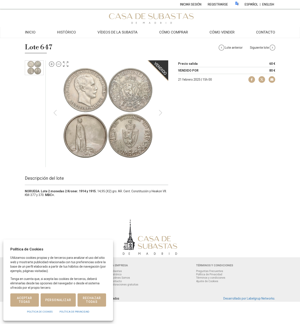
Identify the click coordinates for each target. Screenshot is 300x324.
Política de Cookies (39, 311)
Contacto (265, 32)
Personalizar (58, 300)
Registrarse (218, 4)
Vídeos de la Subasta (117, 32)
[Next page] (160, 113)
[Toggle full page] (65, 64)
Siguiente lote (260, 47)
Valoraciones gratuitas (124, 284)
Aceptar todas (24, 300)
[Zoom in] (51, 64)
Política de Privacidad (209, 274)
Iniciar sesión (190, 4)
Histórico (66, 32)
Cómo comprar (173, 32)
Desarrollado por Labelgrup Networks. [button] (249, 298)
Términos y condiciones (210, 277)
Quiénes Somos (120, 277)
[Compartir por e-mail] (251, 79)
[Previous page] (55, 113)
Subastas (116, 271)
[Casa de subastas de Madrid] (150, 18)
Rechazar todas (92, 300)
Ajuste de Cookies (207, 281)
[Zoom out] (58, 64)
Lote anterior (233, 47)
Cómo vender (222, 32)
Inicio (30, 32)
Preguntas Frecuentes (209, 271)
